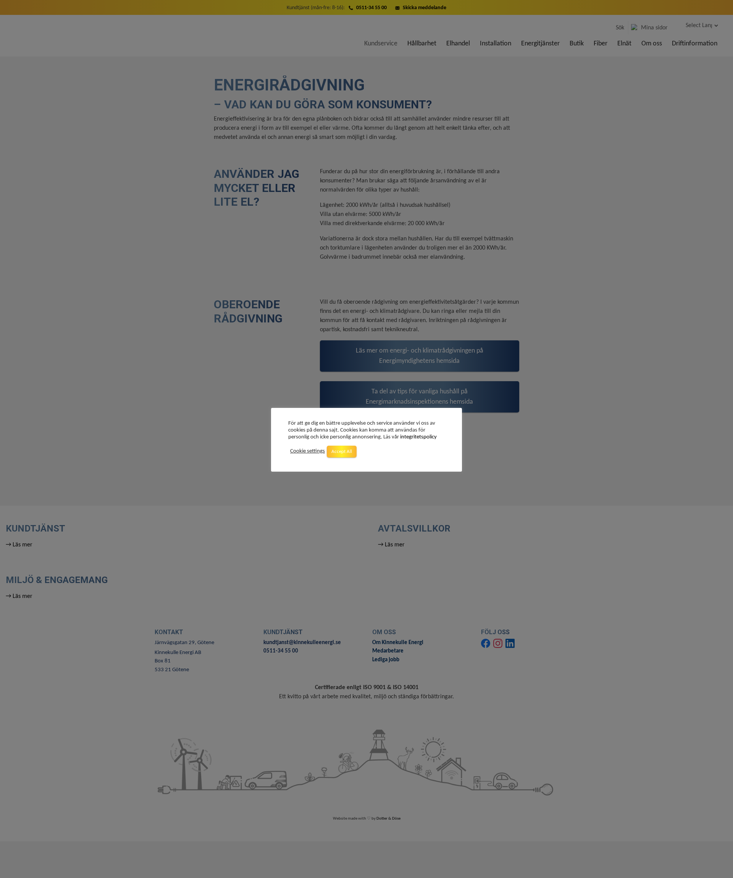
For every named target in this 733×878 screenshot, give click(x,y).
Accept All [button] (341, 451)
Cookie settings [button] (307, 451)
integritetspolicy (418, 437)
